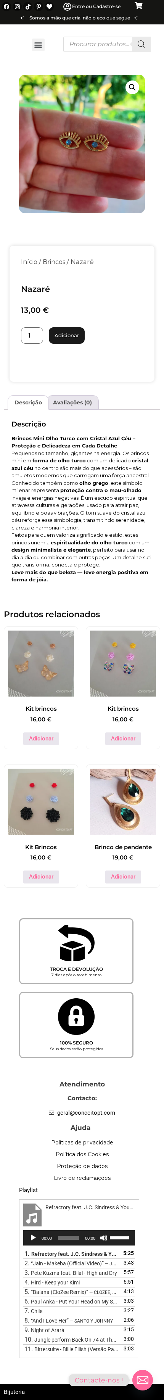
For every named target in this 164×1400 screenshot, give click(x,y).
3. (70, 1272)
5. (71, 1291)
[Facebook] (6, 6)
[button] (38, 45)
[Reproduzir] (33, 1238)
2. (71, 1263)
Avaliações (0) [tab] (72, 402)
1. (71, 1253)
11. (71, 1349)
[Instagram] (17, 6)
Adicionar (67, 335)
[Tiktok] (27, 6)
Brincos (54, 262)
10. (71, 1339)
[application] (79, 1238)
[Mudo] (104, 1238)
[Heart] (49, 6)
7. (33, 1311)
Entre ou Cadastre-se (96, 6)
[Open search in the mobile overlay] (107, 44)
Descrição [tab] (28, 402)
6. (71, 1301)
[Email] (142, 1380)
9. (44, 1330)
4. (52, 1282)
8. (68, 1320)
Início (29, 262)
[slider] (120, 1237)
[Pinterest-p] (38, 6)
